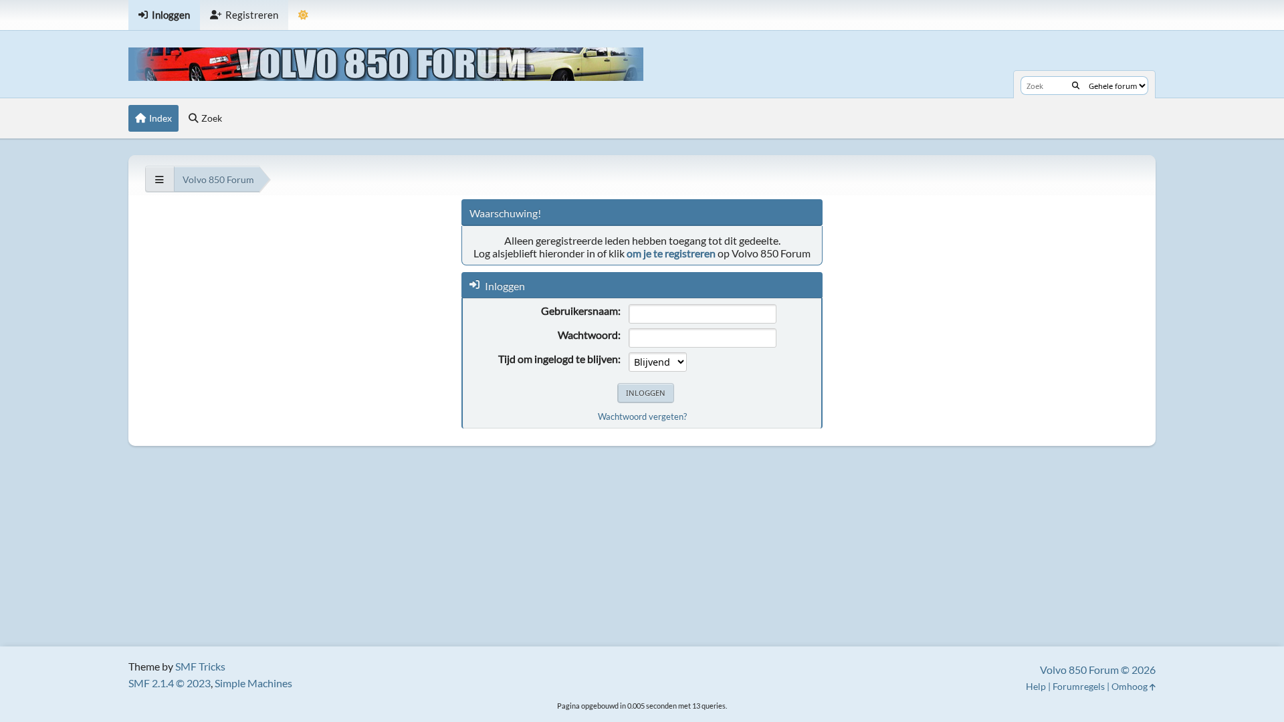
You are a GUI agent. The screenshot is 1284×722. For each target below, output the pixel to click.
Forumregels (1079, 686)
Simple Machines (253, 683)
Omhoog (1130, 686)
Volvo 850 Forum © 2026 (1098, 669)
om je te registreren (671, 253)
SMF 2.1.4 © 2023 (169, 683)
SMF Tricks (200, 666)
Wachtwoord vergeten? (642, 416)
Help (1036, 686)
